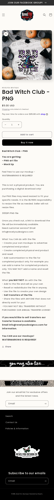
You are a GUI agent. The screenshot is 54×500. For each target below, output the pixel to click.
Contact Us (11, 422)
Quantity (6, 119)
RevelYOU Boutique (22, 494)
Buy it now (27, 142)
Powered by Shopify (36, 494)
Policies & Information (17, 428)
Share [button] (8, 346)
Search (9, 416)
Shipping (6, 109)
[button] (3, 15)
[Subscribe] (45, 403)
